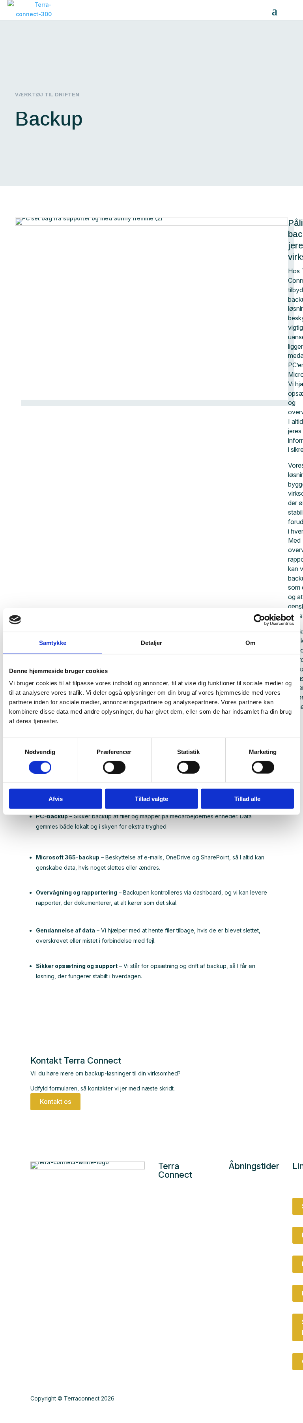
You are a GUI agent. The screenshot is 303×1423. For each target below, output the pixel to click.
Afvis (56, 798)
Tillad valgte (151, 798)
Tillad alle (247, 798)
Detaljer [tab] (152, 642)
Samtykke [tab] (52, 642)
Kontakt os (55, 1101)
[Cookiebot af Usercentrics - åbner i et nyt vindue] (259, 620)
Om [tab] (250, 642)
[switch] (114, 767)
